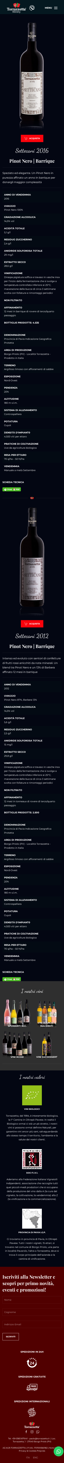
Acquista (34, 138)
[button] (51, 8)
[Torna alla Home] (16, 7)
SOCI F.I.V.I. (32, 1173)
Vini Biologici (32, 1109)
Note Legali (54, 1448)
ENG (35, 1457)
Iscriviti (10, 1336)
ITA (28, 1457)
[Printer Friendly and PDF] (11, 489)
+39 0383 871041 (20, 1438)
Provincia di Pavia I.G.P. (32, 1232)
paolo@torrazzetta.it (39, 1438)
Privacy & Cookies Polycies (32, 1451)
